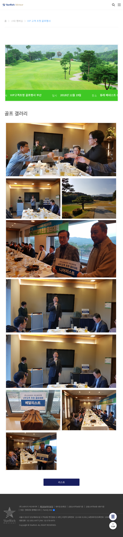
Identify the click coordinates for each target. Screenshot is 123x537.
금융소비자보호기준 (75, 506)
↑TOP (113, 525)
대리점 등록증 (61, 506)
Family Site (47, 510)
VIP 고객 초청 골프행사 (39, 21)
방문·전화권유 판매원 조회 (30, 510)
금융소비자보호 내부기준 (95, 506)
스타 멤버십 (17, 21)
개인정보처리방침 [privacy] (46, 506)
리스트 (61, 482)
